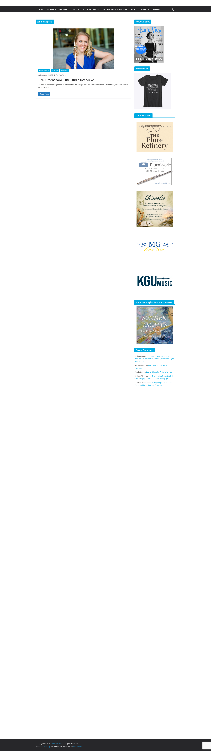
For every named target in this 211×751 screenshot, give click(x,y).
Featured (55, 71)
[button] (78, 9)
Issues (74, 9)
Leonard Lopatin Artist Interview (159, 372)
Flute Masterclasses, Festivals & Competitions (105, 9)
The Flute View (61, 75)
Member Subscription (57, 9)
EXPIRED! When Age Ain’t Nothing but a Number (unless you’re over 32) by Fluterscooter (154, 358)
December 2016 (44, 71)
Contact (157, 9)
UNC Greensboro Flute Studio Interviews (66, 80)
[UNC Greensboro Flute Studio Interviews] (83, 48)
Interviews (64, 71)
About (133, 9)
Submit (143, 9)
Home (40, 9)
